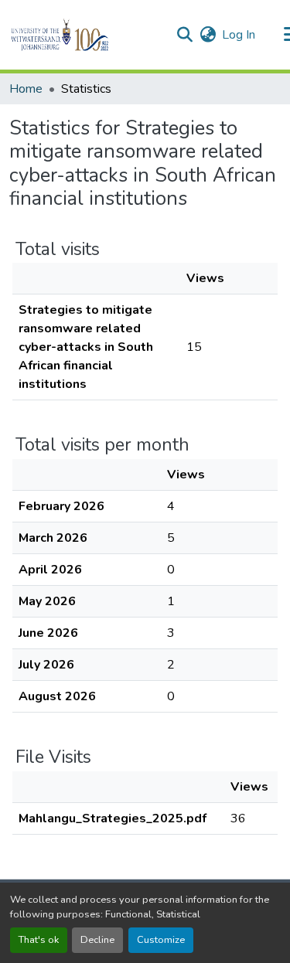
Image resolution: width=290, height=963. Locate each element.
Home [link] (26, 88)
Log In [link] (238, 34)
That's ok (39, 940)
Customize (161, 940)
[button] (86, 34)
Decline (97, 940)
